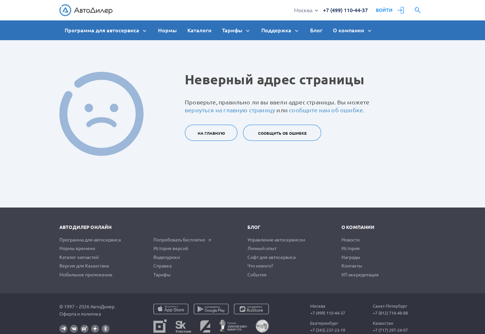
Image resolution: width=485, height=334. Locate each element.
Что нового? (260, 265)
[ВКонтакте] (74, 329)
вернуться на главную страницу (230, 110)
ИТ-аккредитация (360, 274)
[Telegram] (63, 329)
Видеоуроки (166, 257)
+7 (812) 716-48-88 (390, 313)
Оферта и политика (80, 314)
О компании (357, 227)
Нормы (167, 30)
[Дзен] (95, 329)
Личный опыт (261, 248)
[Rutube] (84, 329)
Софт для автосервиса (271, 257)
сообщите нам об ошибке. (326, 110)
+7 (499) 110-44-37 (345, 10)
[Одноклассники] (106, 329)
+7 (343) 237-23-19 (327, 330)
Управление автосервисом (276, 239)
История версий (170, 248)
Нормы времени (77, 248)
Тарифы (162, 274)
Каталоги (199, 30)
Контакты (351, 265)
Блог (316, 30)
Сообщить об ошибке (282, 133)
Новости (350, 239)
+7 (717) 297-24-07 (390, 330)
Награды (350, 257)
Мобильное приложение (86, 274)
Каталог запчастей (79, 257)
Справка (162, 265)
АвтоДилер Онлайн (85, 227)
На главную (211, 133)
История (350, 248)
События (257, 274)
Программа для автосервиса (90, 239)
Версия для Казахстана (84, 265)
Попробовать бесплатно (179, 239)
